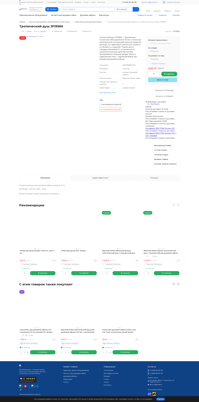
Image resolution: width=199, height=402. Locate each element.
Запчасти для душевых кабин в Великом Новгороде (49, 22)
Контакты (101, 2)
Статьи (86, 2)
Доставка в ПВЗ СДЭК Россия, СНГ (160, 128)
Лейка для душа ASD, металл (73, 251)
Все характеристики (108, 92)
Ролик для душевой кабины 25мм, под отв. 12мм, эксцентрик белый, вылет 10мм (119, 331)
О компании (51, 2)
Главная (22, 22)
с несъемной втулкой (111, 104)
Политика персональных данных (29, 394)
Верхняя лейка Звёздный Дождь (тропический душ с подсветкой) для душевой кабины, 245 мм (118, 252)
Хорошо (160, 399)
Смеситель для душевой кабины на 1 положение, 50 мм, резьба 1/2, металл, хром (36, 331)
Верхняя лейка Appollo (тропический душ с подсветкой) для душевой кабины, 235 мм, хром (161, 252)
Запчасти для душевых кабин (63, 15)
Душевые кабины (87, 15)
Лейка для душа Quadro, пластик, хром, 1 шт (37, 252)
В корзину (169, 74)
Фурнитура (104, 15)
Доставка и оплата (65, 2)
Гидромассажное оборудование (33, 15)
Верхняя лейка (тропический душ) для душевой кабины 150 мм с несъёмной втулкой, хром (77, 331)
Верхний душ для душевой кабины (88, 22)
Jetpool (43, 31)
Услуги (93, 2)
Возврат (78, 2)
